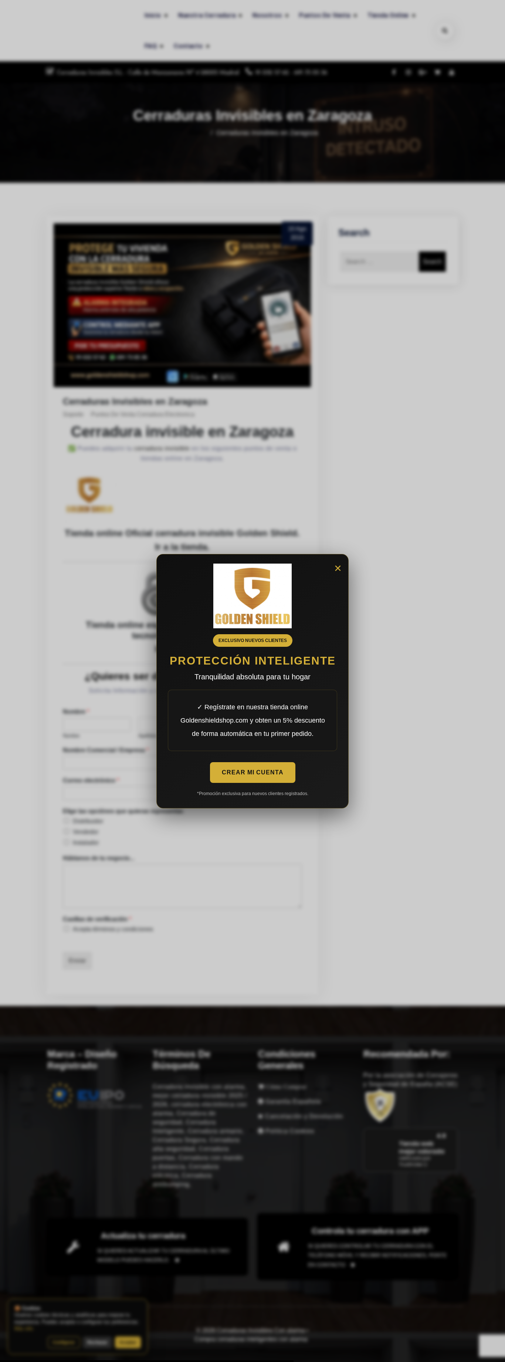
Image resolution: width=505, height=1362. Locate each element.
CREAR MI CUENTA (253, 772)
